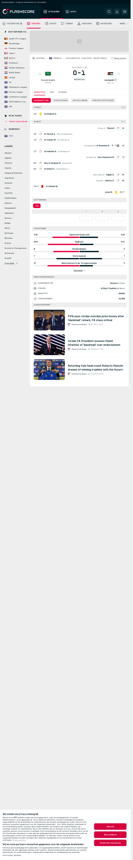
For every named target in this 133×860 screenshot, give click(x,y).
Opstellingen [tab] (80, 100)
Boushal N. (67, 163)
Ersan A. (102, 128)
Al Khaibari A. (64, 151)
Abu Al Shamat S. (65, 134)
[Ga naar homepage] (21, 11)
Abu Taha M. (99, 174)
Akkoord (110, 826)
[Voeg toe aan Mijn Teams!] (39, 73)
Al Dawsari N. (63, 140)
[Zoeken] (109, 11)
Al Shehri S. (49, 169)
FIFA (46, 83)
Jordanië (109, 80)
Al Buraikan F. (62, 169)
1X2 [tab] (37, 206)
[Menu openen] (124, 11)
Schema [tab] (62, 92)
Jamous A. (109, 180)
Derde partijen (19, 840)
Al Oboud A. (50, 134)
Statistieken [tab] (60, 100)
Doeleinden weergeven (110, 843)
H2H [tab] (52, 92)
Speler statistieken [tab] (103, 100)
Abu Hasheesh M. (106, 157)
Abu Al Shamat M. (52, 163)
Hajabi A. (110, 174)
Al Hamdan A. (50, 151)
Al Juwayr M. (50, 140)
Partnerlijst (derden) (12, 855)
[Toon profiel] (48, 74)
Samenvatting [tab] (41, 100)
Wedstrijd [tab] (39, 92)
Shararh (110, 128)
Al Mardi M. (90, 145)
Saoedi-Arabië (48, 80)
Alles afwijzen (110, 834)
